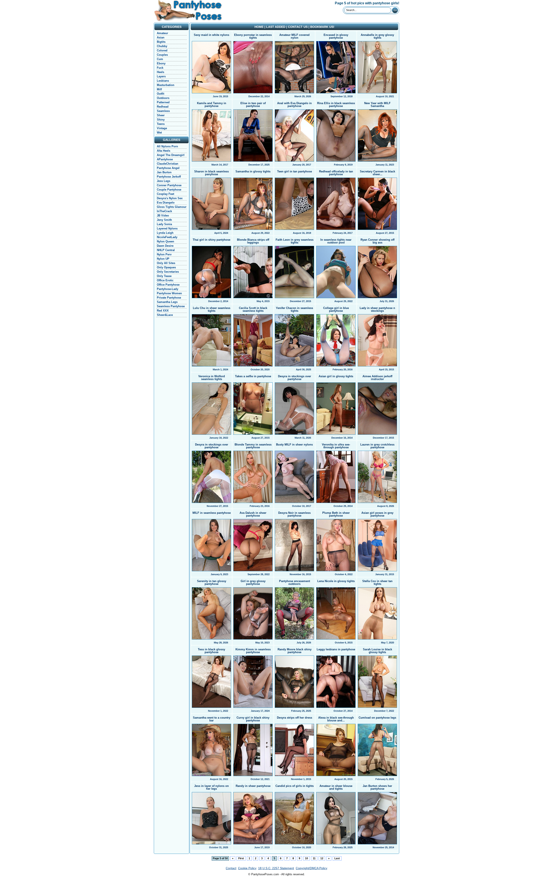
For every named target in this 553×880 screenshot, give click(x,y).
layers (161, 76)
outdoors (163, 98)
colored (162, 50)
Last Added (275, 27)
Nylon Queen (165, 241)
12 (322, 858)
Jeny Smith (164, 219)
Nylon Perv (164, 254)
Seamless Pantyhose (171, 306)
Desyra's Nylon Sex (170, 198)
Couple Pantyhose (169, 189)
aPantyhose (165, 159)
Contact (231, 868)
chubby (162, 46)
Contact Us (298, 27)
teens (161, 124)
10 (306, 858)
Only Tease (164, 276)
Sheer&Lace (165, 315)
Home (259, 27)
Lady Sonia (164, 224)
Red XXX (163, 310)
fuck (160, 67)
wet (159, 132)
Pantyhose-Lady (167, 289)
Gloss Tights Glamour (171, 206)
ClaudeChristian (167, 163)
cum (160, 59)
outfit (160, 93)
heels (160, 72)
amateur (162, 33)
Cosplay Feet (165, 194)
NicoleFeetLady (167, 237)
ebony (161, 63)
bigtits (161, 41)
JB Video (163, 215)
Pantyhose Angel (168, 168)
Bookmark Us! (322, 27)
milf (159, 89)
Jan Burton (164, 172)
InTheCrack (164, 211)
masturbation (165, 85)
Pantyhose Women (169, 293)
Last (337, 858)
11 (314, 858)
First (241, 858)
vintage (162, 128)
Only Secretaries (168, 271)
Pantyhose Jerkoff (169, 176)
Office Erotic (165, 280)
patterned (163, 102)
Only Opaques (166, 267)
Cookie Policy (247, 868)
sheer (161, 115)
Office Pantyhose (168, 284)
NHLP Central (166, 250)
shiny (161, 119)
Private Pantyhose (169, 297)
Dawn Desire (165, 245)
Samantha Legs (167, 302)
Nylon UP (163, 258)
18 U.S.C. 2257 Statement (276, 868)
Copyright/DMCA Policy (311, 868)
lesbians (163, 80)
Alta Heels (163, 150)
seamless (163, 111)
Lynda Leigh (165, 232)
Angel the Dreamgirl (170, 155)
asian (160, 37)
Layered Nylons (167, 228)
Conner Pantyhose (169, 185)
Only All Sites (166, 263)
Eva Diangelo (166, 202)
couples (162, 54)
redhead (162, 106)
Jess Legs (163, 181)
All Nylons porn (167, 146)
